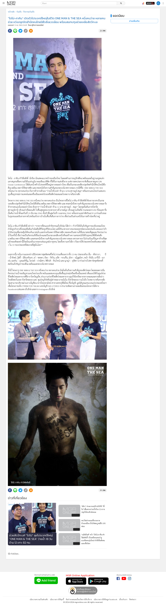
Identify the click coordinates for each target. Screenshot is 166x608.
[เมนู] (4, 3)
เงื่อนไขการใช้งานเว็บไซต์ (128, 577)
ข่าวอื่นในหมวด (57, 585)
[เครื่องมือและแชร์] (163, 3)
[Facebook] (118, 602)
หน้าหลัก (11, 11)
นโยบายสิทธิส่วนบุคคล (107, 580)
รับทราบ (154, 575)
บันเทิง (19, 11)
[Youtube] (124, 602)
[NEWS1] (150, 3)
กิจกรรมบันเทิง (28, 11)
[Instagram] (129, 602)
